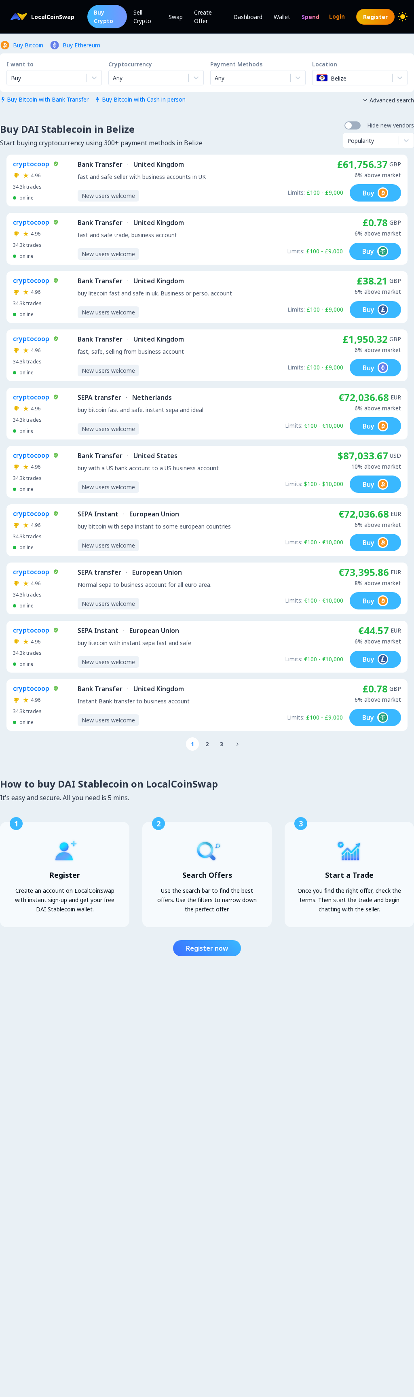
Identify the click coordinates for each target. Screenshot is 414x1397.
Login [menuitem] (337, 16)
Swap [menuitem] (176, 17)
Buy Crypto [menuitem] (103, 16)
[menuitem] (310, 16)
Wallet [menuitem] (282, 17)
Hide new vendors (390, 125)
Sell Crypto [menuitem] (142, 16)
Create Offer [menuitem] (203, 16)
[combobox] (113, 78)
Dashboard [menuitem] (247, 17)
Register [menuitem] (375, 17)
